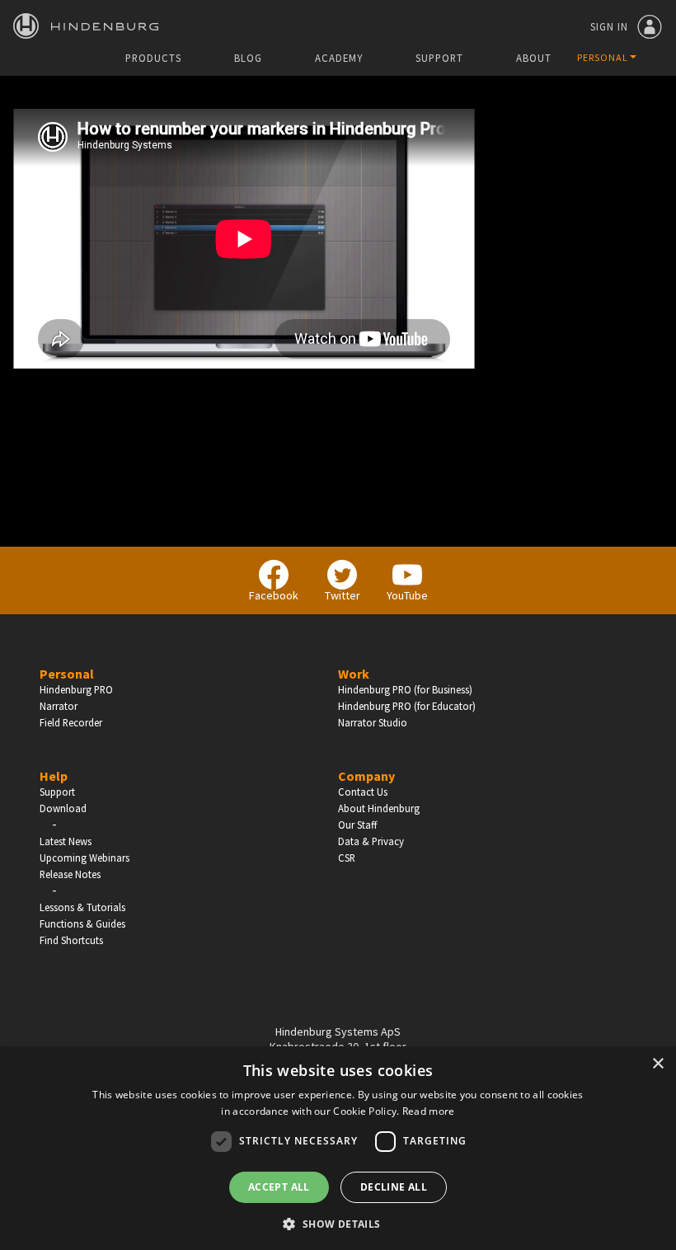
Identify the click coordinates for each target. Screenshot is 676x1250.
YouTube (407, 595)
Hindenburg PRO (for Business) (405, 689)
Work (353, 673)
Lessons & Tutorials (82, 907)
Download (63, 808)
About (534, 58)
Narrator (58, 705)
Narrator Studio (372, 722)
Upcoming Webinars (84, 857)
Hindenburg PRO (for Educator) (407, 705)
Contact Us (362, 791)
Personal (67, 673)
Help (54, 776)
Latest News (66, 841)
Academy (339, 58)
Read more (428, 1111)
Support (439, 58)
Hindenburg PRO (76, 689)
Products (153, 58)
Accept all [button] (279, 1187)
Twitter (342, 595)
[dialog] (338, 1148)
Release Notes (70, 874)
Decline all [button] (393, 1187)
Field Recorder (71, 722)
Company (366, 776)
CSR (346, 857)
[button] (337, 1222)
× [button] (657, 1064)
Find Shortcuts (71, 940)
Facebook (273, 595)
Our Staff (357, 824)
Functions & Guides (82, 923)
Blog (248, 58)
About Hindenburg (379, 808)
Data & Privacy (371, 841)
